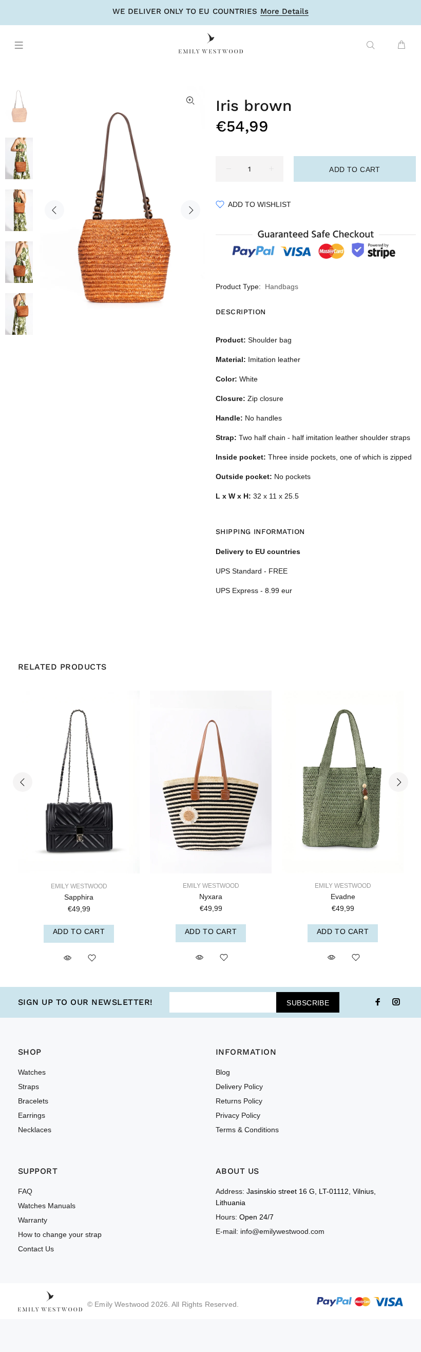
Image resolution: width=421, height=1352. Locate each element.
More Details (284, 12)
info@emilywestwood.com (282, 1231)
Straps (28, 1086)
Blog (223, 1072)
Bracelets (33, 1101)
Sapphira (78, 897)
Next (190, 210)
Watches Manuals (46, 1206)
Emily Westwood (79, 886)
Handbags (281, 286)
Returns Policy (239, 1101)
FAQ (25, 1191)
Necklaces (34, 1130)
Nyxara (210, 896)
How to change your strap (60, 1234)
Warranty (32, 1220)
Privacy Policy (238, 1115)
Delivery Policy (239, 1086)
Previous (54, 210)
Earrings (31, 1115)
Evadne (343, 896)
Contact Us (36, 1249)
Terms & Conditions (247, 1130)
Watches (32, 1072)
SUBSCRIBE (307, 1003)
